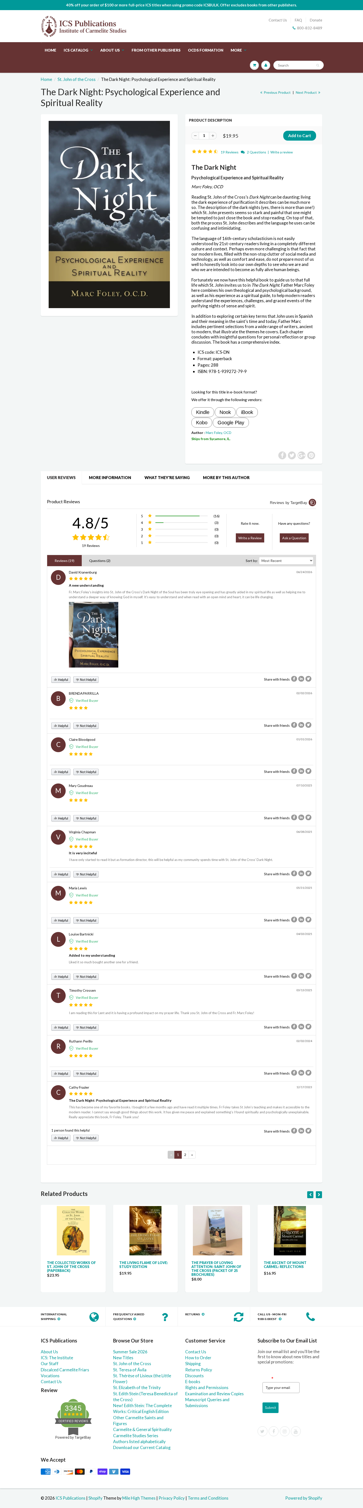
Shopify (95, 1498)
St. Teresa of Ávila (129, 1369)
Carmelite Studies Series (135, 1435)
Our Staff (50, 1363)
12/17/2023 (304, 1087)
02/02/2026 (304, 693)
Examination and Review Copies (214, 1393)
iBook (247, 412)
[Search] (317, 65)
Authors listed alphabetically (139, 1441)
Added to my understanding (92, 955)
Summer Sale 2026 (130, 1351)
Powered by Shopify (303, 1498)
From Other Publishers (156, 50)
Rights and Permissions (206, 1387)
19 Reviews (230, 152)
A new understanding (86, 585)
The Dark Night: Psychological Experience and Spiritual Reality (120, 1100)
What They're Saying (167, 477)
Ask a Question (294, 538)
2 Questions (256, 152)
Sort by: (252, 561)
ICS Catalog (76, 50)
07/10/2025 (304, 785)
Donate (316, 20)
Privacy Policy (172, 1498)
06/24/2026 (304, 572)
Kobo (201, 422)
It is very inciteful (83, 853)
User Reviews (61, 477)
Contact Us (278, 20)
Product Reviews (63, 501)
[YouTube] (296, 1431)
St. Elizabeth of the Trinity (137, 1387)
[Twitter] (262, 1431)
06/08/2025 (304, 832)
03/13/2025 (304, 990)
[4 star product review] (78, 708)
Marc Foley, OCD (218, 432)
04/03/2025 (304, 934)
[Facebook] (274, 1431)
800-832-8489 (309, 28)
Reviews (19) (64, 561)
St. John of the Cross (77, 79)
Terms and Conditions (208, 1498)
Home (50, 50)
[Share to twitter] (308, 679)
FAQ (298, 20)
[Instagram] (285, 1431)
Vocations (50, 1375)
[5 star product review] (81, 579)
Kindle (202, 412)
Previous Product (277, 92)
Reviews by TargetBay (288, 503)
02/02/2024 (304, 1041)
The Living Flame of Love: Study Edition (143, 1265)
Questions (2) (99, 561)
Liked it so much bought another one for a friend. (104, 962)
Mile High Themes (139, 1498)
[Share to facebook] (294, 679)
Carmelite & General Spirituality (142, 1429)
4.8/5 (90, 523)
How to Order (198, 1357)
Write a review (281, 152)
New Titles (123, 1357)
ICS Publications (70, 1498)
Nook (225, 412)
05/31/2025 (304, 888)
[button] (205, 151)
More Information (110, 477)
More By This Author (226, 477)
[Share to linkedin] (301, 679)
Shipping (193, 1363)
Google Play (231, 422)
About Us (110, 50)
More (236, 50)
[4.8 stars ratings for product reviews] (91, 537)
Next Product (307, 92)
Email (267, 1378)
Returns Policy (198, 1369)
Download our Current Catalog (142, 1447)
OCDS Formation (205, 50)
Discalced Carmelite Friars (65, 1369)
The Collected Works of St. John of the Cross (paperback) (71, 1267)
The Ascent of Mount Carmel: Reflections (285, 1265)
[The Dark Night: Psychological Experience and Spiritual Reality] (109, 214)
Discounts (194, 1375)
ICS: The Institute (57, 1357)
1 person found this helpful (70, 1130)
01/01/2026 (304, 739)
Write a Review (250, 538)
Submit (270, 1407)
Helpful (62, 680)
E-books (192, 1381)
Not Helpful (87, 680)
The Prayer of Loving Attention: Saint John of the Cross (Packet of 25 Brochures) (216, 1269)
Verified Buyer (87, 701)
